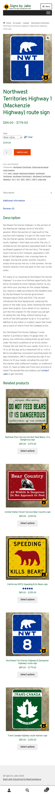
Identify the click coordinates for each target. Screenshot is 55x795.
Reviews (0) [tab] (8, 208)
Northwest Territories (40, 23)
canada (15, 173)
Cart (42, 788)
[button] (48, 38)
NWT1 (34, 179)
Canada (26, 23)
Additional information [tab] (14, 200)
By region (17, 23)
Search (27, 790)
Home (8, 23)
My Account (9, 790)
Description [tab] (8, 193)
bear (10, 173)
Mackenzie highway (27, 173)
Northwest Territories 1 (22, 176)
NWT (23, 179)
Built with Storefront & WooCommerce (22, 779)
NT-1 (14, 179)
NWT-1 (28, 179)
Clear (30, 137)
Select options (27, 451)
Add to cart (22, 152)
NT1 (18, 179)
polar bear (42, 179)
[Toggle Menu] (48, 12)
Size (5, 133)
